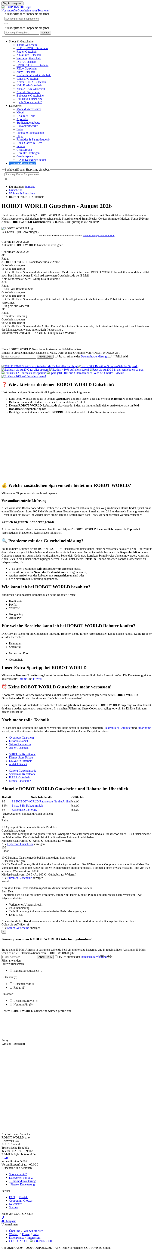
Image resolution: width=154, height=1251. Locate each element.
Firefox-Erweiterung (22, 1184)
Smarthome (144, 727)
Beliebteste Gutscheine (30, 95)
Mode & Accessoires (29, 109)
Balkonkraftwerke (27, 126)
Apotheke (22, 119)
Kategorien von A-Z (21, 1177)
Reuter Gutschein (27, 51)
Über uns (14, 1230)
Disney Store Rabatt (21, 757)
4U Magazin (9, 1221)
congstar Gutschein (28, 78)
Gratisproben (24, 149)
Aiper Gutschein (19, 747)
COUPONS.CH (19, 1241)
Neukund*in (23, 1004)
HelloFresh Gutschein (29, 85)
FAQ (12, 1197)
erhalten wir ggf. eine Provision (99, 235)
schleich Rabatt (18, 764)
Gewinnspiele (25, 156)
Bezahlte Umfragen (28, 153)
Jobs (35, 1234)
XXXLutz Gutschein (29, 55)
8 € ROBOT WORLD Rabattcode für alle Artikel (41, 801)
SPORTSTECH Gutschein (32, 65)
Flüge (20, 136)
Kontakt (23, 1197)
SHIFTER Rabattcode (22, 754)
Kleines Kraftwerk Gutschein (34, 75)
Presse (25, 1234)
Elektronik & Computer (117, 727)
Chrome (22, 678)
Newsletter (15, 1204)
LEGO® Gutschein (20, 760)
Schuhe (21, 146)
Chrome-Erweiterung (23, 163)
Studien (13, 1207)
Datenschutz (16, 1237)
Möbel (20, 112)
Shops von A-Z (18, 1174)
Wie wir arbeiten (33, 1230)
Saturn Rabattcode (20, 744)
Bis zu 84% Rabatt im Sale (27, 805)
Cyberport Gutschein (21, 737)
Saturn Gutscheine (18, 927)
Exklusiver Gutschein (28, 970)
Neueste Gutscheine (28, 92)
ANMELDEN (45, 356)
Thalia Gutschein (27, 44)
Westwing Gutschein (29, 58)
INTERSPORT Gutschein (32, 48)
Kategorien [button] (15, 105)
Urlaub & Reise (26, 115)
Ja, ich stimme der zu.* (93, 356)
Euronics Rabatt (18, 741)
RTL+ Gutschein (27, 68)
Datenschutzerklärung (94, 356)
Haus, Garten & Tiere (29, 142)
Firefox (37, 678)
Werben (13, 1234)
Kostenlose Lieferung (24, 809)
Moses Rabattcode (20, 780)
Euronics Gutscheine (19, 877)
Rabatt (19, 987)
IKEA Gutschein (26, 61)
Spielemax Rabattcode (22, 774)
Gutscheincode (24, 983)
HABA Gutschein (19, 777)
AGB (5, 1157)
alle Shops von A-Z (30, 102)
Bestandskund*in (26, 1000)
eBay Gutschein (26, 71)
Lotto (20, 129)
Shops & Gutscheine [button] (21, 41)
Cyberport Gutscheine (20, 844)
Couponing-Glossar (20, 1200)
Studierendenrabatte (28, 122)
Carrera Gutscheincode (22, 770)
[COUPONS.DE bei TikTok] (3, 1217)
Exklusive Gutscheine (29, 98)
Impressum (33, 1237)
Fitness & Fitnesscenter (30, 132)
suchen (45, 32)
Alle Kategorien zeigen (33, 159)
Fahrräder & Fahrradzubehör (34, 139)
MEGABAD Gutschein (31, 88)
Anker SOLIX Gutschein (32, 82)
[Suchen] (6, 23)
